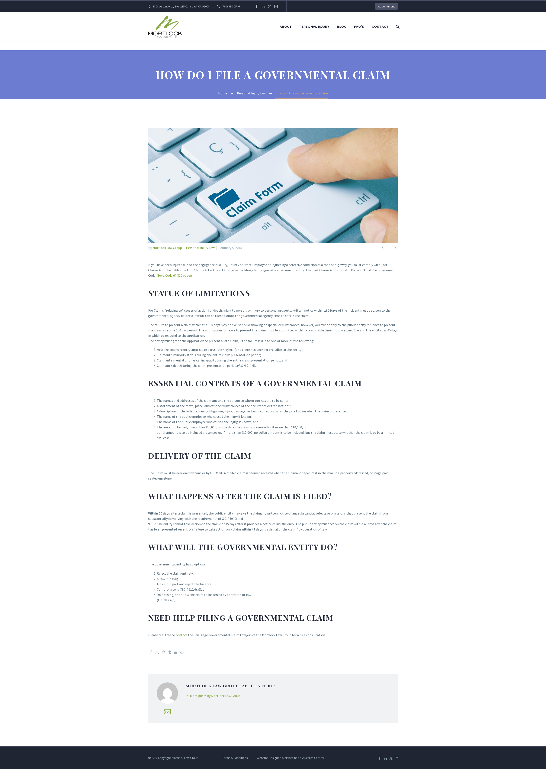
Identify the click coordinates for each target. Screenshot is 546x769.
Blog (341, 27)
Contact (380, 27)
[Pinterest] (163, 652)
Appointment (386, 6)
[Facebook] (257, 6)
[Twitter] (269, 6)
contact (181, 635)
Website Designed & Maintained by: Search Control (290, 758)
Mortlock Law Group (167, 248)
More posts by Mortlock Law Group (215, 696)
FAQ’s (359, 27)
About (286, 27)
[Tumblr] (169, 652)
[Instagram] (276, 6)
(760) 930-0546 (231, 6)
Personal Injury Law (200, 248)
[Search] (397, 26)
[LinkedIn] (263, 6)
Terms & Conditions (235, 758)
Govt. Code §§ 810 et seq (174, 275)
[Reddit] (182, 652)
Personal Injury (314, 27)
